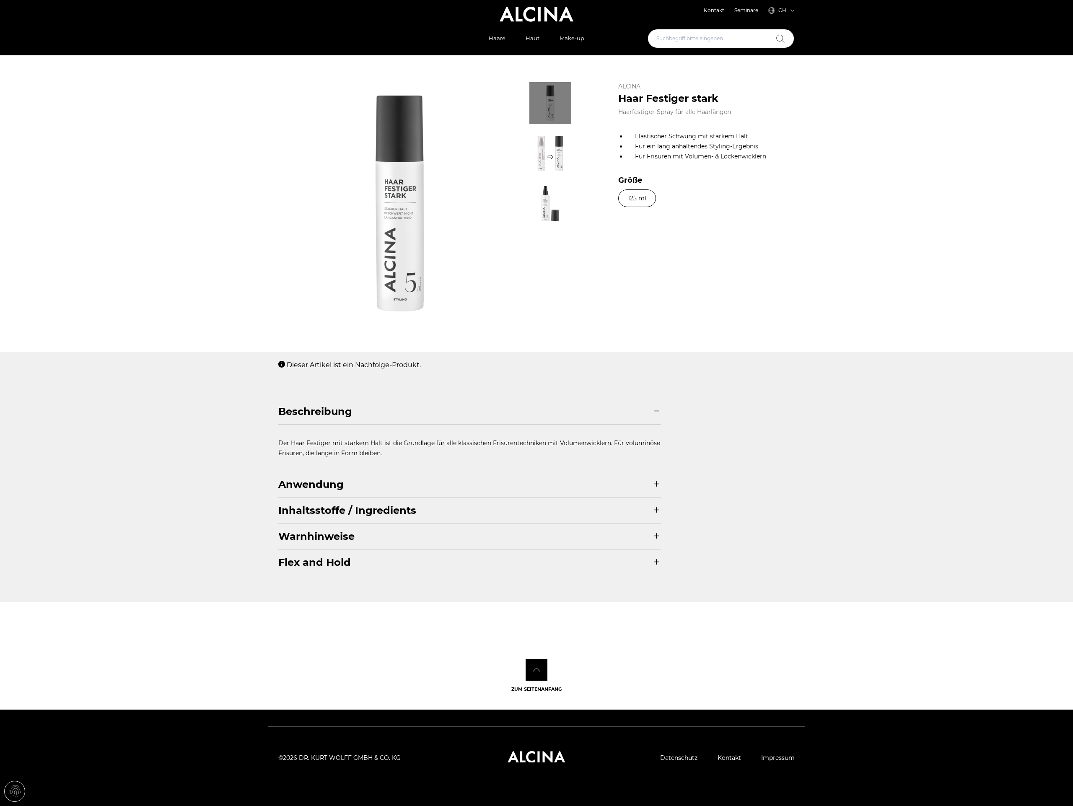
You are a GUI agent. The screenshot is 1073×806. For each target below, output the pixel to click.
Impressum (778, 758)
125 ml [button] (637, 198)
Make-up (572, 38)
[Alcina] (536, 14)
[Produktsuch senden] (780, 38)
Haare (497, 38)
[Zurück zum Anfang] (536, 670)
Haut (532, 38)
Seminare (746, 10)
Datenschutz (678, 758)
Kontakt (714, 10)
